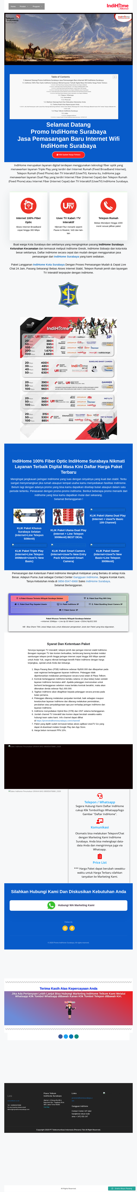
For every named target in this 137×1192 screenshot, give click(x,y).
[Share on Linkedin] (71, 1036)
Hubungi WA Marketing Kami (76, 905)
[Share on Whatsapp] (76, 1036)
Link (69, 108)
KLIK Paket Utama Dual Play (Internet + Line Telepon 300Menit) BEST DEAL (71, 86)
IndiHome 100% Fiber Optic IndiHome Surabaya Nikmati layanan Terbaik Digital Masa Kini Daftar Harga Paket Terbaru (66, 83)
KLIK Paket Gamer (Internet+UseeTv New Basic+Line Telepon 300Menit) (71, 93)
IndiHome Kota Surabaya (49, 264)
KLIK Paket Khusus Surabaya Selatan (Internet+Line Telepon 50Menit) (71, 85)
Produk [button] (23, 6)
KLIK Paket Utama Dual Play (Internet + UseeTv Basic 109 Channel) (71, 88)
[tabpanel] (68, 623)
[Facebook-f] (72, 928)
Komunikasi (67, 97)
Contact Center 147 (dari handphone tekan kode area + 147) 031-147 (72, 117)
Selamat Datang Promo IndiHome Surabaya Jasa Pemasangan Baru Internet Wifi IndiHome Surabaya (64, 80)
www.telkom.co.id (13, 1101)
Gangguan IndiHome (71, 115)
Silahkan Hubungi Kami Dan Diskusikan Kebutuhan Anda (66, 102)
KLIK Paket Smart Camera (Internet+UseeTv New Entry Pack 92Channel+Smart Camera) (71, 91)
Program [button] (36, 6)
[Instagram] (65, 928)
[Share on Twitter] (66, 1036)
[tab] (39, 598)
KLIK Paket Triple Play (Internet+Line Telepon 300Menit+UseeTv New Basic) (71, 90)
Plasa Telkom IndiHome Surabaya (66, 111)
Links (66, 113)
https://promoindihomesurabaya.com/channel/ (58, 721)
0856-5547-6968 (68, 581)
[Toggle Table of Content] (113, 77)
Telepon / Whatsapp (67, 95)
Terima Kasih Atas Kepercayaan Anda (66, 104)
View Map (46, 1107)
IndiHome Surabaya (98, 581)
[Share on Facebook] (60, 1036)
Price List (67, 99)
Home (13, 6)
